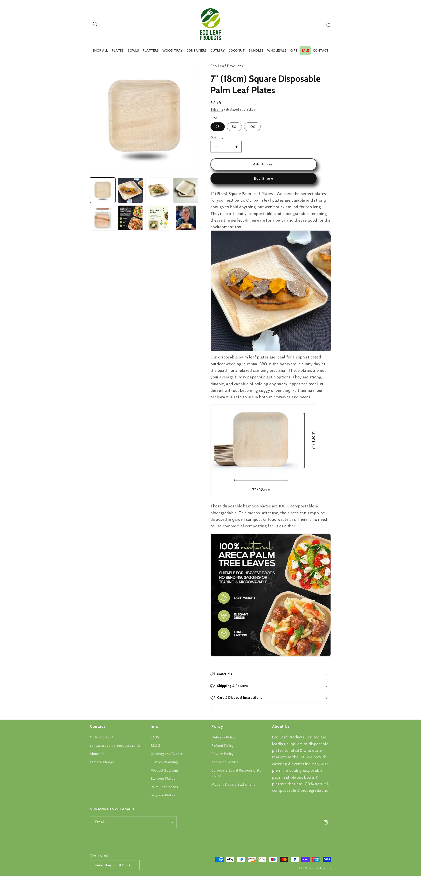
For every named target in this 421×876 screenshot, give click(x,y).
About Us (97, 754)
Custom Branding (164, 762)
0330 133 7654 (102, 737)
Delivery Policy (223, 737)
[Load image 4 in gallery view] (186, 190)
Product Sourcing (164, 770)
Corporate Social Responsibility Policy (236, 773)
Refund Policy (222, 745)
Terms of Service (225, 762)
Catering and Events (167, 754)
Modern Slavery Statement (233, 784)
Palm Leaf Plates (164, 787)
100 (252, 127)
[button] (95, 24)
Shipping (216, 109)
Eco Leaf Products (320, 868)
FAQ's (155, 737)
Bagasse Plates (163, 795)
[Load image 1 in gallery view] (102, 190)
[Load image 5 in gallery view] (102, 218)
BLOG (155, 745)
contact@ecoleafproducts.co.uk (115, 745)
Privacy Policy (222, 754)
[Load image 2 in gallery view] (130, 190)
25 (218, 127)
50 (234, 127)
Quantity (216, 137)
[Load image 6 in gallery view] (130, 218)
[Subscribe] (171, 822)
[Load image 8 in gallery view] (186, 218)
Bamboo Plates (163, 778)
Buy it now (263, 178)
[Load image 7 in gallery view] (158, 218)
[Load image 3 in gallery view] (158, 190)
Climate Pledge (102, 762)
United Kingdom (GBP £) (112, 865)
